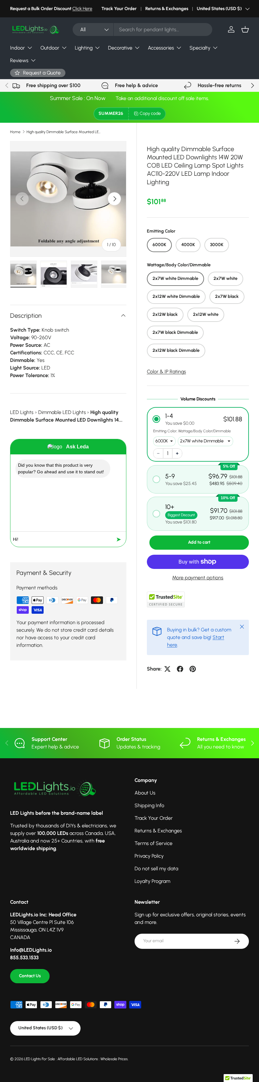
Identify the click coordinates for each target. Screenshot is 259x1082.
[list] (68, 199)
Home (15, 132)
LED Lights (21, 412)
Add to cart (199, 542)
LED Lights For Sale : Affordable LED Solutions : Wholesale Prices (76, 1059)
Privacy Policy (149, 856)
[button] (245, 29)
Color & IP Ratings (166, 372)
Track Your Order (119, 8)
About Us (145, 793)
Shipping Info (149, 805)
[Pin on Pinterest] (192, 669)
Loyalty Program (152, 881)
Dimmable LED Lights (62, 412)
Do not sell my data (156, 869)
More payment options (197, 578)
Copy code (150, 113)
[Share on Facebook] (180, 669)
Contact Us (30, 976)
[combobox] (142, 29)
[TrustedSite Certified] (166, 599)
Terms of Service (153, 843)
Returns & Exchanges (166, 8)
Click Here (82, 8)
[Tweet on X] (167, 669)
